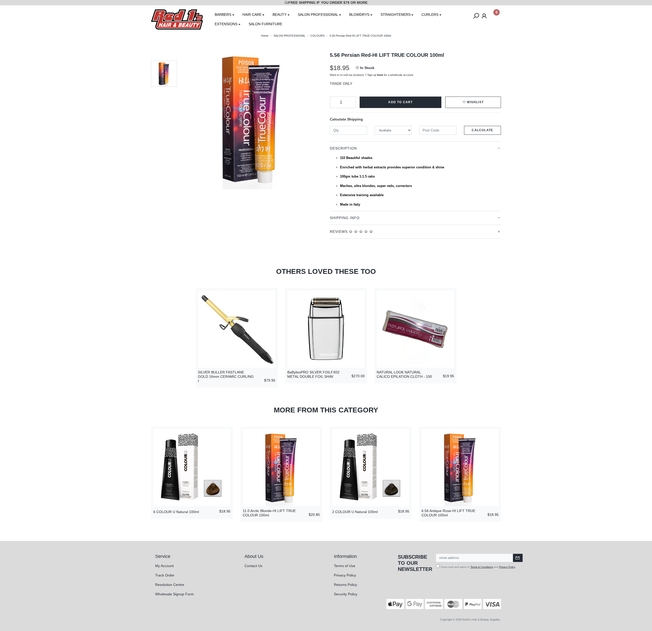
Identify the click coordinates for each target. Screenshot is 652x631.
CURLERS (430, 14)
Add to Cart (400, 102)
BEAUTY (280, 14)
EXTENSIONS (226, 24)
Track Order (164, 575)
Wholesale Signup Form (174, 594)
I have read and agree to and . (477, 567)
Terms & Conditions (481, 567)
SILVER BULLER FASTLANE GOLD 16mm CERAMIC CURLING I (226, 376)
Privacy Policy (345, 575)
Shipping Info (345, 218)
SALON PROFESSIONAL (318, 14)
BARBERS (223, 14)
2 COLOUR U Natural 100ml (355, 512)
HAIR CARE (252, 14)
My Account (164, 566)
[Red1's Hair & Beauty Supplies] (177, 19)
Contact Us (253, 566)
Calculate (482, 130)
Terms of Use (344, 566)
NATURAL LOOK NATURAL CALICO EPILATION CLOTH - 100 (404, 374)
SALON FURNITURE (265, 24)
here (380, 74)
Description (343, 148)
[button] (473, 102)
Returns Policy (345, 585)
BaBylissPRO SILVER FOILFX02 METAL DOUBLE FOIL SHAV (313, 374)
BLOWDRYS (359, 14)
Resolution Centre (169, 585)
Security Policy (345, 594)
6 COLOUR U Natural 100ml (176, 512)
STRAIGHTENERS (396, 14)
